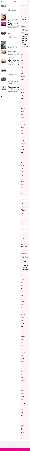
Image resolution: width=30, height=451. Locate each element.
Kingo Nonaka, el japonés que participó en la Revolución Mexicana (13, 88)
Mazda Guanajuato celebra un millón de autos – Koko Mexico (24, 44)
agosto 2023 (22, 320)
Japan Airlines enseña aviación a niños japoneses (13, 52)
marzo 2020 (22, 377)
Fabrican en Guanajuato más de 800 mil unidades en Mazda (13, 61)
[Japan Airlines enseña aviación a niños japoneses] (3, 52)
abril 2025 (22, 295)
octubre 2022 (22, 111)
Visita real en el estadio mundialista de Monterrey (24, 22)
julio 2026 (22, 54)
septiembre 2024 (23, 301)
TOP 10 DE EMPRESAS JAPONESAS (12, 69)
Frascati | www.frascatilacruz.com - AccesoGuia (25, 33)
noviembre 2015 (23, 194)
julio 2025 (22, 67)
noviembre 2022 (23, 333)
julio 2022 (22, 339)
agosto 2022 (22, 114)
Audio (22, 203)
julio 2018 (22, 171)
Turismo (22, 214)
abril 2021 (22, 136)
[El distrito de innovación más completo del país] (3, 5)
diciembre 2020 (23, 365)
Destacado (22, 429)
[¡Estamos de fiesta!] (3, 17)
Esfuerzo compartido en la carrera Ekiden (13, 79)
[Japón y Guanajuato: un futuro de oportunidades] (3, 23)
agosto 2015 (22, 419)
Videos (22, 438)
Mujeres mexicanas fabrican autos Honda (13, 42)
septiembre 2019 (23, 159)
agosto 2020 (22, 146)
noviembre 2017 (23, 181)
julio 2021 (22, 355)
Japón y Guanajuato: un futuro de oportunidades (13, 24)
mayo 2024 (22, 83)
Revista (22, 212)
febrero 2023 (22, 105)
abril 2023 (22, 102)
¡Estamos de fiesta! (10, 15)
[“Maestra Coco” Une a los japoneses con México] (3, 33)
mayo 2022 (22, 118)
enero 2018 (22, 178)
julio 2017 (22, 409)
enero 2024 (22, 89)
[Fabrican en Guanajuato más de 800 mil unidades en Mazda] (3, 61)
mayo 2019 (22, 162)
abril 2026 (22, 282)
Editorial (9, 22)
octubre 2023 (22, 317)
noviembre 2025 (23, 64)
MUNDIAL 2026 (23, 210)
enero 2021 (22, 140)
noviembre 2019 (23, 156)
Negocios (9, 59)
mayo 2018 (22, 174)
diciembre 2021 (23, 124)
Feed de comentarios (23, 223)
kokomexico (9, 25)
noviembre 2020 (23, 143)
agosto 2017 (22, 184)
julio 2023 (22, 98)
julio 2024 (22, 304)
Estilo (21, 431)
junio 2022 (22, 117)
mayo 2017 (22, 187)
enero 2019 (22, 165)
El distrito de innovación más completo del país (13, 5)
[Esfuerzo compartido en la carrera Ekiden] (3, 79)
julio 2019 (22, 384)
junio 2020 (22, 149)
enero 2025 (22, 298)
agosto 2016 (22, 193)
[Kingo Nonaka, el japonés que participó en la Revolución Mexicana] (3, 88)
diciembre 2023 (23, 314)
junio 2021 (22, 133)
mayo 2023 (22, 101)
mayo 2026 (22, 57)
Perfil (21, 435)
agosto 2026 (22, 276)
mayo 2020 (22, 374)
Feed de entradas (23, 222)
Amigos (22, 202)
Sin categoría (9, 86)
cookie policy (18, 449)
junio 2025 (22, 292)
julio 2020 (22, 371)
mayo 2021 (22, 358)
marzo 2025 (22, 73)
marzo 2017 (22, 412)
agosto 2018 (22, 393)
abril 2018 (22, 175)
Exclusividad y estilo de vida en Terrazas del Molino (25, 38)
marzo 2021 (22, 137)
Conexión (9, 50)
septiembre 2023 (23, 95)
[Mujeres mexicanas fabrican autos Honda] (3, 45)
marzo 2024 (22, 86)
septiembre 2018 (23, 168)
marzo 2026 (22, 60)
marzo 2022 (22, 120)
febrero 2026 (22, 285)
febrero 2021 (22, 139)
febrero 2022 (22, 121)
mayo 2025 (22, 70)
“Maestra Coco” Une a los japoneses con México (13, 33)
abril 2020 (22, 152)
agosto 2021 (22, 130)
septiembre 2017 (23, 406)
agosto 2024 (22, 79)
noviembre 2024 (23, 76)
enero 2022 (22, 346)
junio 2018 (22, 172)
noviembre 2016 (23, 191)
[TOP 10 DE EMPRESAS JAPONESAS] (3, 70)
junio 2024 (22, 82)
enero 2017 (22, 190)
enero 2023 (22, 330)
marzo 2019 (22, 387)
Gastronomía (22, 432)
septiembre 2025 (23, 66)
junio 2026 (22, 279)
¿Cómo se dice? (23, 425)
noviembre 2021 (23, 349)
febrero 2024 (22, 311)
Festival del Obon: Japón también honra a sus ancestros (24, 18)
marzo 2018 (22, 400)
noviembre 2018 (23, 390)
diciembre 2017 (23, 403)
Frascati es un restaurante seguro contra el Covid (25, 34)
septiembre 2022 (23, 336)
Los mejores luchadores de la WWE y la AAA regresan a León (24, 12)
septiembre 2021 (23, 352)
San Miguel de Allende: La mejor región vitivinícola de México (24, 20)
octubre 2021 (22, 127)
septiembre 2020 (23, 368)
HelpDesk (22, 209)
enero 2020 (22, 155)
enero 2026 (22, 63)
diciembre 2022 (23, 108)
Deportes (22, 428)
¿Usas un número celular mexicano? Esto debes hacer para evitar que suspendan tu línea (24, 15)
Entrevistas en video (23, 207)
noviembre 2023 (23, 92)
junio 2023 (22, 323)
